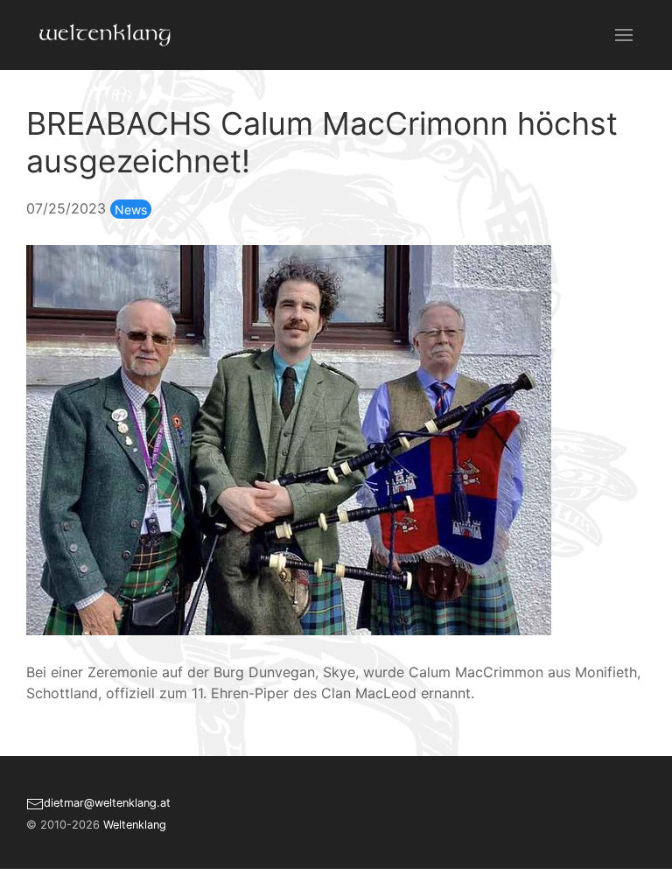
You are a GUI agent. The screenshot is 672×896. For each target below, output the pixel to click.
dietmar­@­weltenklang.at (107, 802)
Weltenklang (134, 824)
